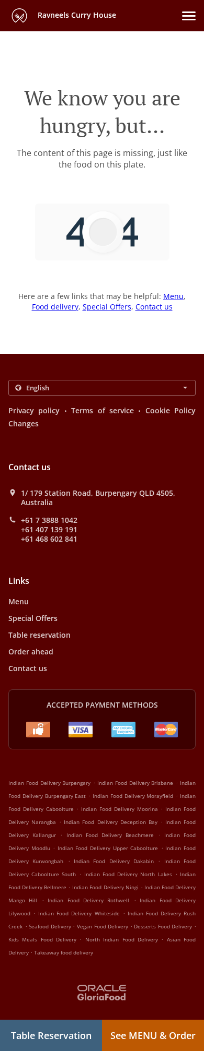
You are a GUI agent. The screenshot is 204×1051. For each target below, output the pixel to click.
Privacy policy (34, 410)
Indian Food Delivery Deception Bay (110, 822)
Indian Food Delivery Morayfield (133, 795)
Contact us (154, 307)
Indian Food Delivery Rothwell (88, 900)
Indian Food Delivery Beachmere (110, 835)
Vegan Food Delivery (103, 926)
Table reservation (39, 635)
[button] (189, 15)
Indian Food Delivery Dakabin (114, 861)
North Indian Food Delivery (123, 939)
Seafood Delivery (51, 926)
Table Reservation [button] (51, 1035)
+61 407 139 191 (49, 529)
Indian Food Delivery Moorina (119, 809)
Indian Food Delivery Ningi (105, 887)
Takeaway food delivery (63, 952)
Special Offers (107, 307)
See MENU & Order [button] (153, 1035)
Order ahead (30, 651)
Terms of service (102, 410)
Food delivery (55, 307)
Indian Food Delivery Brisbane (135, 782)
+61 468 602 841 (49, 539)
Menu (173, 296)
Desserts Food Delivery (164, 926)
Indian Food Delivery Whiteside (78, 913)
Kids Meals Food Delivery (44, 939)
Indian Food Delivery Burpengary (49, 782)
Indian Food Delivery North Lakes (128, 874)
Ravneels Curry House (76, 15)
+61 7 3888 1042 (49, 520)
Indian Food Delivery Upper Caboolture (108, 848)
